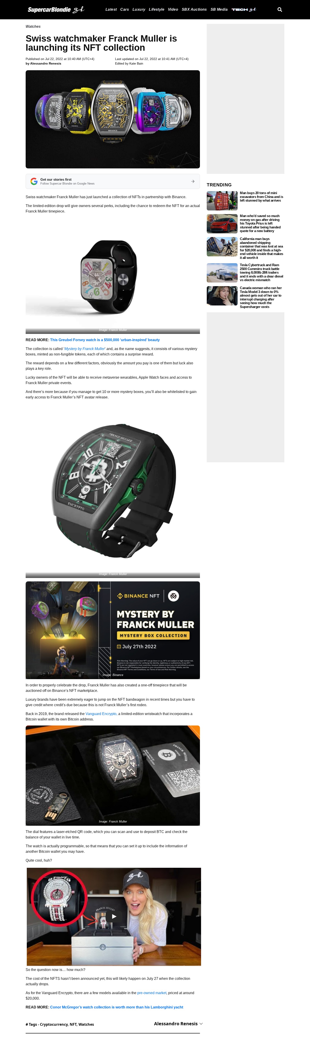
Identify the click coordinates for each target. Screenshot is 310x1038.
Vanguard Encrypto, (101, 714)
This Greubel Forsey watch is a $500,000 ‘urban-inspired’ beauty (105, 340)
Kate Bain (136, 63)
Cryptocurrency (54, 1024)
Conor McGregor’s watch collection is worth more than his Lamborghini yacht (116, 1007)
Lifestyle (156, 9)
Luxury (139, 9)
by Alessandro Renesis (43, 63)
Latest (111, 9)
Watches (33, 26)
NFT (73, 1024)
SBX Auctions (194, 9)
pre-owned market (151, 993)
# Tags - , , (60, 1024)
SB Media (219, 9)
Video (173, 9)
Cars (124, 9)
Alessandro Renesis (176, 1023)
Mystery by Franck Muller (84, 349)
